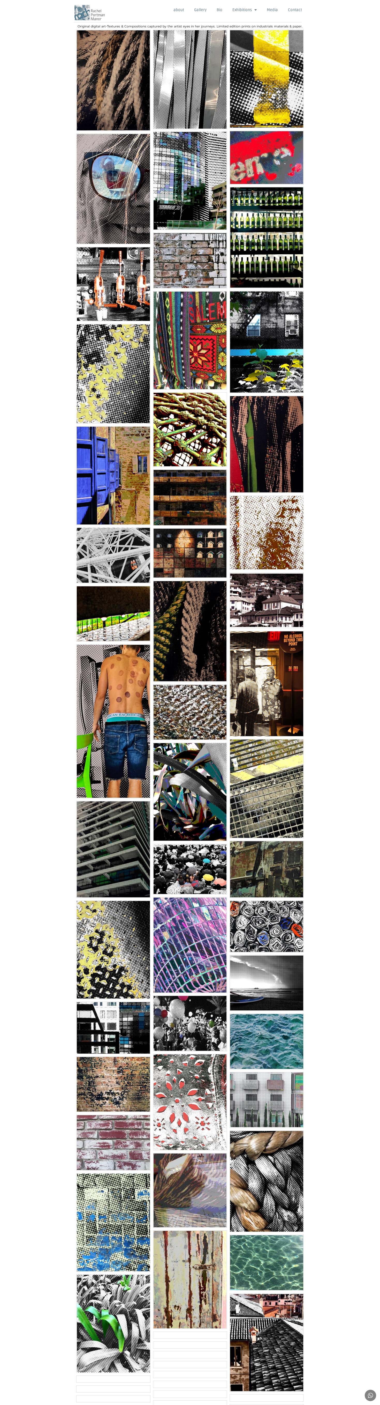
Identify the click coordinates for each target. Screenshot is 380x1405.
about (178, 10)
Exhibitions (242, 10)
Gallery (200, 10)
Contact (295, 10)
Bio (219, 10)
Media (272, 10)
